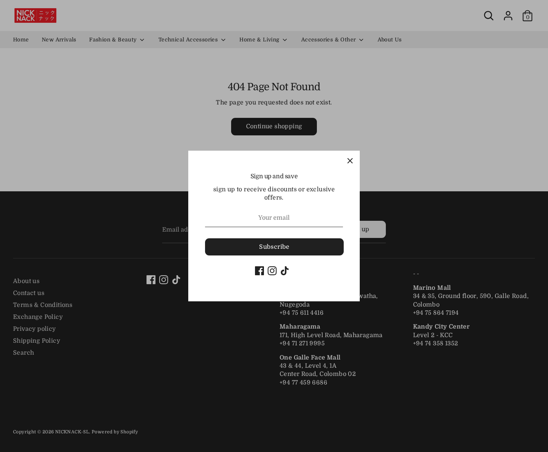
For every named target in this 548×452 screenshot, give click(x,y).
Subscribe (274, 247)
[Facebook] (259, 270)
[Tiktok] (284, 270)
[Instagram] (272, 270)
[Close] (350, 160)
